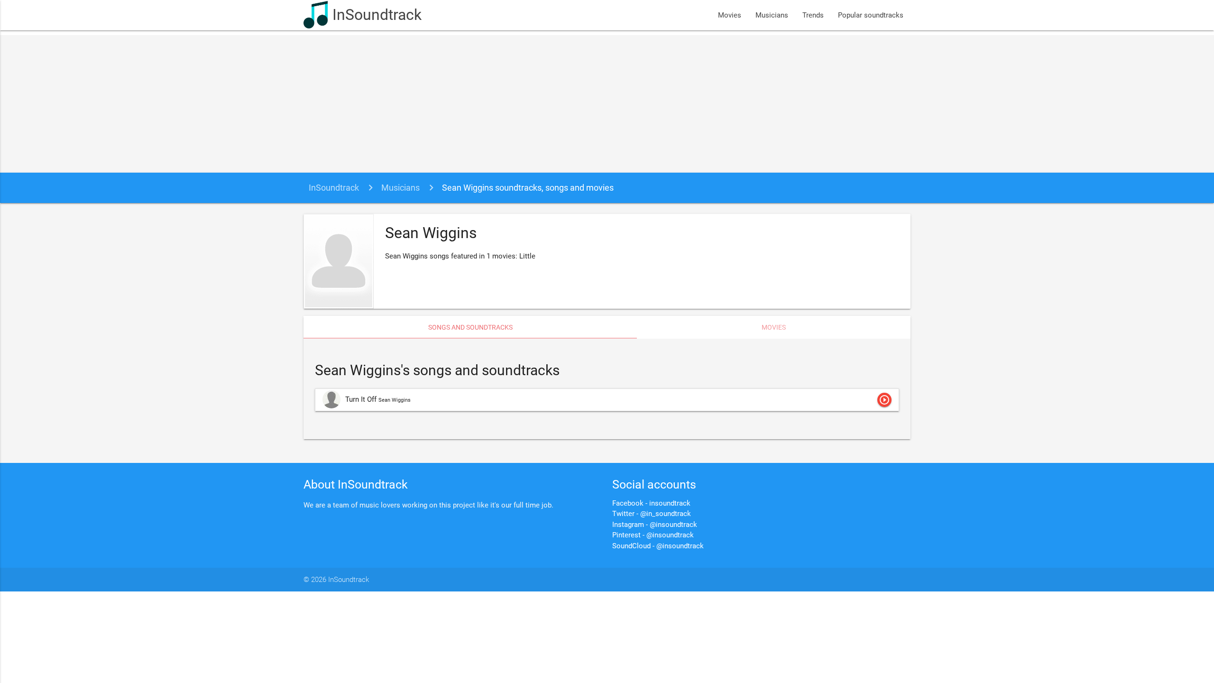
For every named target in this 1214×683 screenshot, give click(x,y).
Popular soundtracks (870, 15)
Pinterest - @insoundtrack (653, 535)
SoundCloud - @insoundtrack (658, 546)
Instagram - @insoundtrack (654, 524)
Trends (813, 15)
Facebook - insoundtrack (651, 503)
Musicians (771, 15)
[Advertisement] (607, 101)
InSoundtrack (377, 15)
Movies (729, 15)
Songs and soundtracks (470, 327)
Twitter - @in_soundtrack (651, 513)
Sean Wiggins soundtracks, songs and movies (528, 188)
